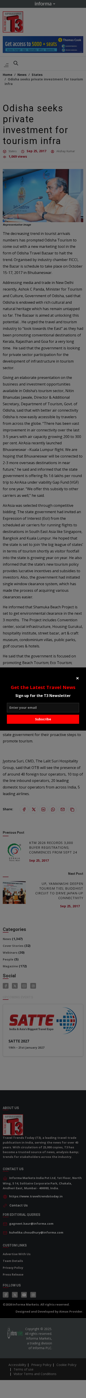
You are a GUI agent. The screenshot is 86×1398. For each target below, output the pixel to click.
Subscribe (43, 719)
